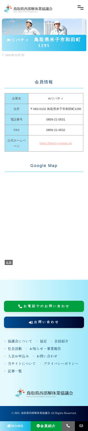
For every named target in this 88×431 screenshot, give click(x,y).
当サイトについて (22, 363)
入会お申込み (18, 356)
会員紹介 (48, 426)
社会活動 (15, 348)
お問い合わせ (46, 322)
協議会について (20, 341)
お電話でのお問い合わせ (47, 306)
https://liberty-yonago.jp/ (56, 143)
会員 (8, 262)
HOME (17, 426)
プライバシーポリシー (61, 363)
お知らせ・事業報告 (45, 348)
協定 (43, 341)
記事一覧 (15, 371)
